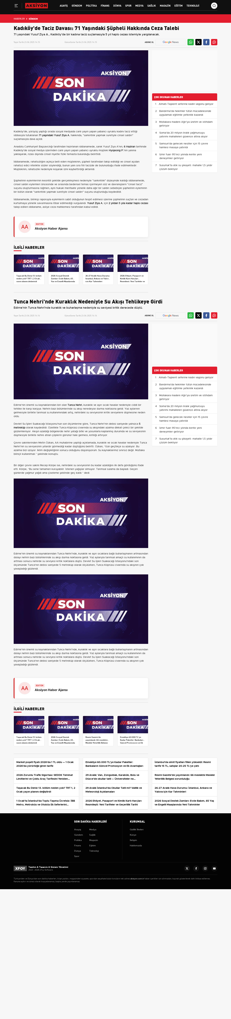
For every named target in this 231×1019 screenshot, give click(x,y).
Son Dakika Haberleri (90, 821)
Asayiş (64, 5)
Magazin (165, 5)
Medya (139, 5)
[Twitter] (187, 868)
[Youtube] (214, 868)
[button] (16, 6)
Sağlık (151, 5)
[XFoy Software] (20, 868)
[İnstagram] (205, 868)
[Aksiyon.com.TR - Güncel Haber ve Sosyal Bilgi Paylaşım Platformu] (36, 5)
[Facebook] (196, 868)
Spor (128, 5)
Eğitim (178, 5)
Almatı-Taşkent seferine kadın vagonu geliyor (186, 104)
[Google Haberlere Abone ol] (171, 42)
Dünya (117, 5)
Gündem (77, 5)
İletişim (133, 840)
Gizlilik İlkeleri (136, 829)
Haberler (19, 18)
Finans (105, 5)
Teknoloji (193, 5)
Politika (91, 5)
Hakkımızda (136, 845)
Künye (133, 834)
